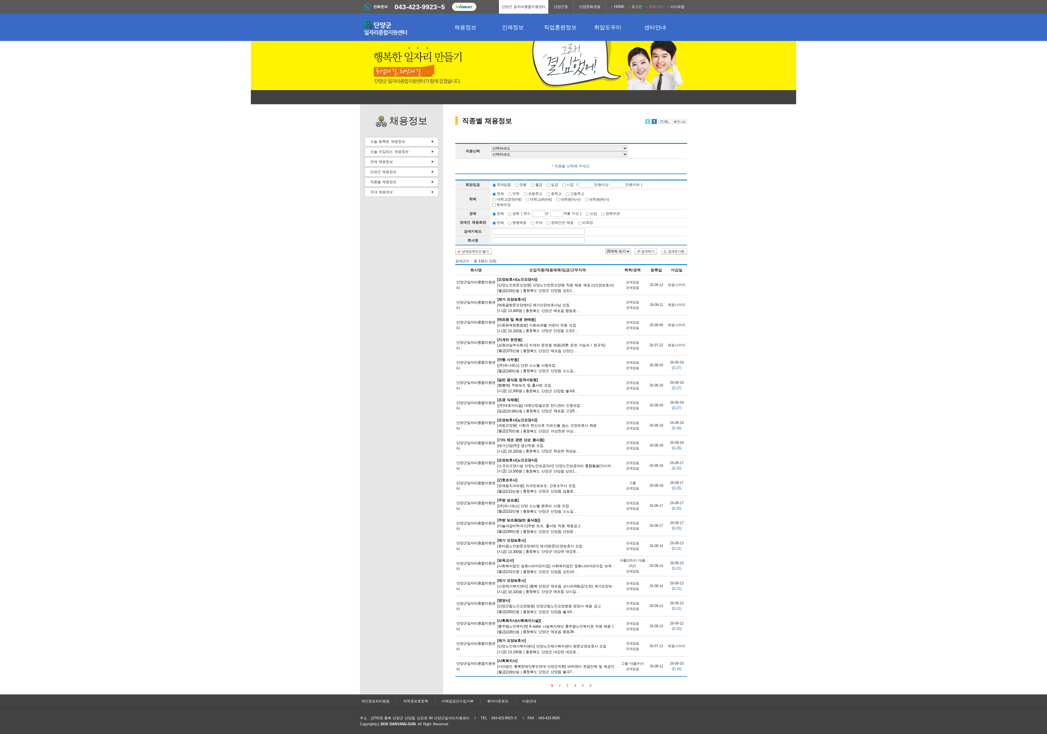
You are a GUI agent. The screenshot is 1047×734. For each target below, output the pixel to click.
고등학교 (577, 194)
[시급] (538, 305)
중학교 (556, 194)
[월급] (555, 284)
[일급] (539, 405)
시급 (570, 185)
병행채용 (519, 223)
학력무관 (504, 205)
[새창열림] (464, 7)
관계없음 (504, 185)
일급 (554, 185)
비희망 (587, 223)
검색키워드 (473, 231)
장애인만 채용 (562, 223)
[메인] (401, 27)
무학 (515, 194)
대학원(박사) (599, 199)
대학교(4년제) (541, 199)
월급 (538, 185)
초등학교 (535, 194)
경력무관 (613, 214)
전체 (500, 194)
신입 (593, 214)
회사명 (473, 240)
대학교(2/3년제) (509, 199)
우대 (538, 223)
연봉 (522, 185)
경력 (515, 214)
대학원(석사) (570, 199)
